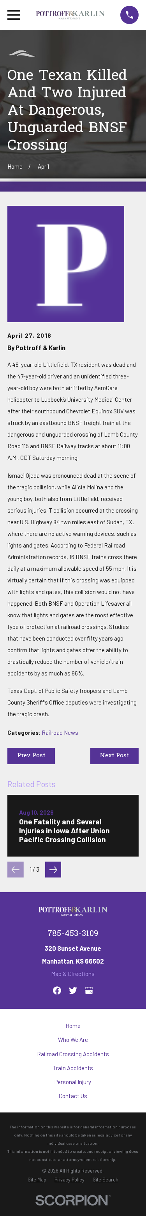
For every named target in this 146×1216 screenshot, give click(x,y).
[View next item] (53, 870)
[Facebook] (57, 990)
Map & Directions (73, 973)
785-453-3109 (72, 934)
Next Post (114, 755)
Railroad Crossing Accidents (73, 1053)
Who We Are (73, 1039)
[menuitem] (37, 1179)
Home (73, 1025)
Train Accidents (73, 1067)
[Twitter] (73, 990)
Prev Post (31, 755)
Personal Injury (73, 1081)
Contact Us (73, 1095)
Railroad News (60, 732)
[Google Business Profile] (89, 990)
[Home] (70, 14)
